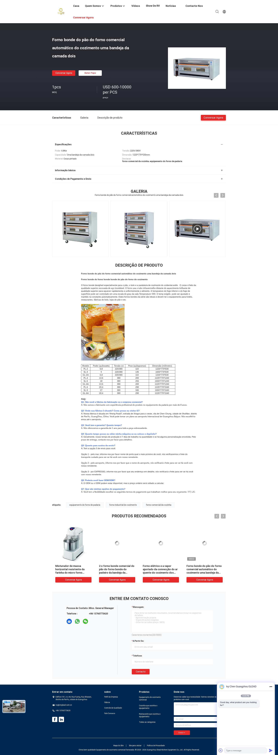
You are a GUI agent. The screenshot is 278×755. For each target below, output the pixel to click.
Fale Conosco (109, 713)
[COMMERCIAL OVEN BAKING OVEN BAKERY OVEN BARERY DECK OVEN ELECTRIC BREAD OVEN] (197, 229)
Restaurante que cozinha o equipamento (149, 715)
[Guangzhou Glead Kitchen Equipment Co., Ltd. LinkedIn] (61, 719)
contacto (141, 671)
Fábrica (107, 702)
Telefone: (137, 656)
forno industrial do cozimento (123, 505)
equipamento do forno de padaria (84, 505)
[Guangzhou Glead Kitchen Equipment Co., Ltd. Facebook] (54, 719)
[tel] (93, 621)
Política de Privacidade (156, 746)
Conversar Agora (63, 73)
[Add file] (221, 750)
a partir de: (138, 641)
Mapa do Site (118, 746)
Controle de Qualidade (113, 708)
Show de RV (153, 5)
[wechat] (85, 621)
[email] (69, 621)
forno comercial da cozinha (158, 505)
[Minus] (270, 686)
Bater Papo (90, 73)
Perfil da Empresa (111, 697)
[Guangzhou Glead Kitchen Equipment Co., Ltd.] (61, 11)
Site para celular (135, 746)
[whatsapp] (77, 621)
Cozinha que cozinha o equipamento (148, 707)
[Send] (270, 750)
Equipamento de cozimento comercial (150, 698)
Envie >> (182, 733)
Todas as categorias (147, 722)
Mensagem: (138, 607)
